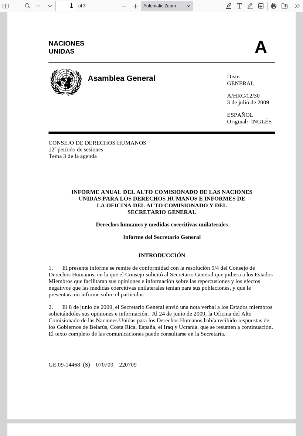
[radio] (229, 6)
